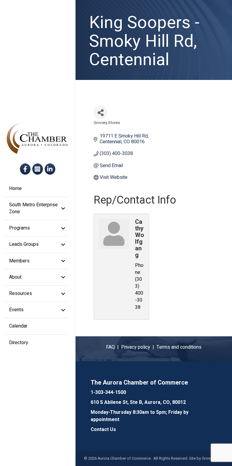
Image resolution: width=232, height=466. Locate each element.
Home (15, 188)
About (15, 277)
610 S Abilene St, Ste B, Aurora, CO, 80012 (138, 402)
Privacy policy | (138, 347)
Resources (20, 293)
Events (16, 309)
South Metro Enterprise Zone (33, 208)
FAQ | (113, 347)
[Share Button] (100, 112)
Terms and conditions (178, 347)
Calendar (18, 326)
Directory (18, 342)
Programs (19, 228)
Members (19, 261)
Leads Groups (24, 244)
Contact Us (103, 429)
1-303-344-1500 (108, 392)
